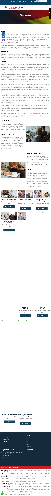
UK (18, 470)
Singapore (34, 470)
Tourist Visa (4, 489)
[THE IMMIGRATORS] (14, 7)
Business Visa (4, 480)
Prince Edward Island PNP (16, 493)
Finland (13, 472)
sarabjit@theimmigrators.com (33, 1)
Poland (25, 470)
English (39, 1)
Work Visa (3, 470)
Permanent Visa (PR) (6, 486)
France (5, 472)
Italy (43, 470)
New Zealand (41, 473)
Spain (23, 472)
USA (7, 470)
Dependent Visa (4, 477)
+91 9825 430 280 (21, 1)
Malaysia (47, 470)
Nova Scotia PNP (36, 493)
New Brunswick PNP (27, 493)
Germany (21, 470)
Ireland (29, 470)
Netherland (39, 470)
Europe (9, 472)
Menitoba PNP (4, 494)
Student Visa (4, 483)
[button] (9, 206)
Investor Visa (4, 473)
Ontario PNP (10, 494)
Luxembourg (18, 472)
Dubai (2, 472)
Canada (10, 470)
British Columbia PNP (25, 494)
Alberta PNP (17, 494)
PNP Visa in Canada (5, 493)
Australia (15, 470)
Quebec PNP (44, 493)
